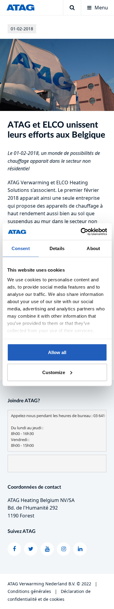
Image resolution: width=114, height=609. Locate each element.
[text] (57, 431)
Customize (53, 372)
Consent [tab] (21, 248)
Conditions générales (29, 591)
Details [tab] (57, 248)
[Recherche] (72, 7)
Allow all (57, 352)
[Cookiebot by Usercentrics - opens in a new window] (81, 232)
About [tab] (93, 248)
